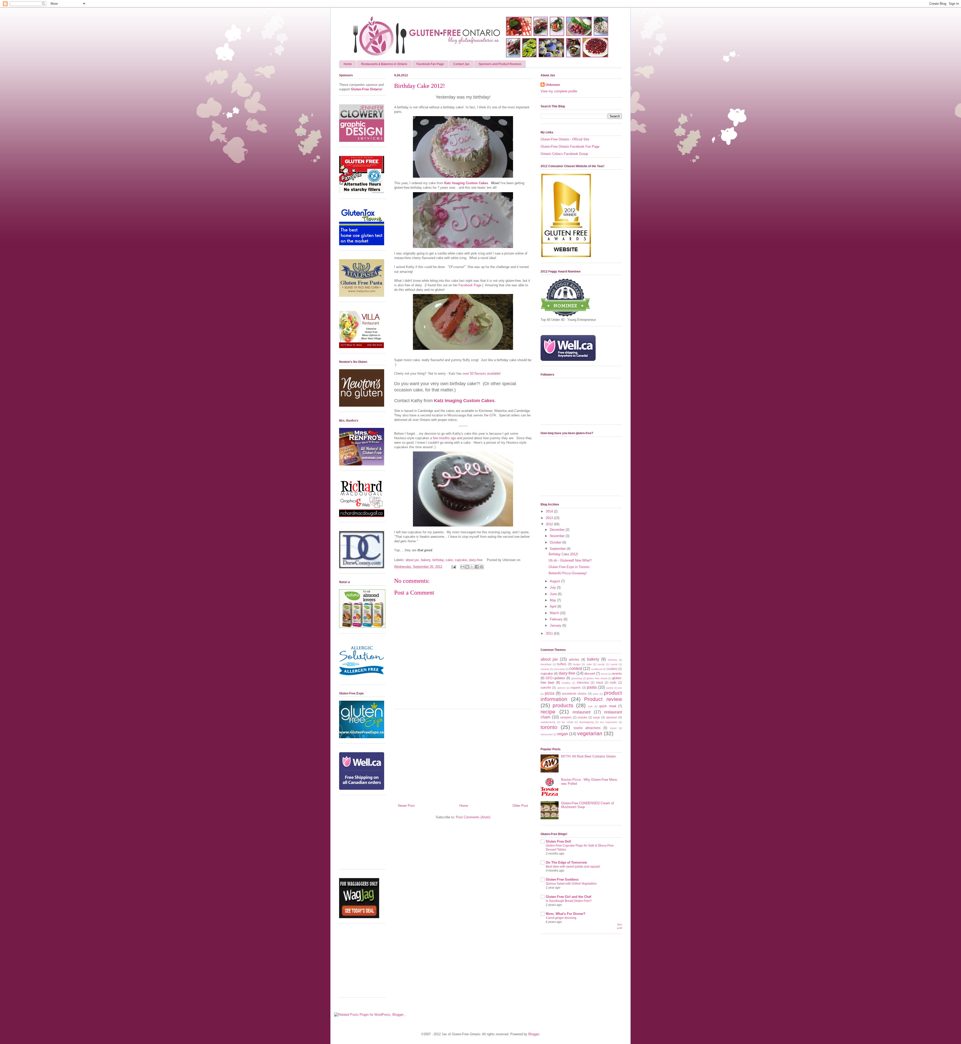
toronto (549, 727)
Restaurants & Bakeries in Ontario (384, 64)
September (558, 549)
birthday (438, 560)
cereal (613, 664)
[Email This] (462, 566)
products (563, 705)
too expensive (608, 722)
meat (599, 682)
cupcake (461, 560)
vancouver (547, 734)
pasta (592, 687)
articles (574, 659)
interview (583, 682)
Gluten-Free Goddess (562, 879)
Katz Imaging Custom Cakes (466, 183)
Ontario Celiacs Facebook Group (564, 154)
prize (595, 693)
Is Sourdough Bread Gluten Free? (569, 901)
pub (590, 706)
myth (613, 682)
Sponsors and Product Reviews (499, 64)
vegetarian (589, 733)
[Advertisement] (463, 754)
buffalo (561, 664)
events (617, 673)
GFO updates (555, 678)
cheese (545, 669)
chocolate (559, 669)
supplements (548, 722)
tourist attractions (587, 728)
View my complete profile (559, 91)
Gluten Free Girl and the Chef (568, 897)
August (555, 581)
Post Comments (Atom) (473, 817)
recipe (548, 711)
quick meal (607, 706)
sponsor (611, 717)
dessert (589, 673)
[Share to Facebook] (476, 566)
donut (604, 673)
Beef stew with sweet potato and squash (573, 866)
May (553, 600)
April (553, 606)
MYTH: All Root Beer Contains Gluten (588, 756)
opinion (561, 687)
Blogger (533, 1034)
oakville (546, 687)
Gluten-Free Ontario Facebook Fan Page (570, 146)
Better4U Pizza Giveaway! (568, 573)
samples (566, 717)
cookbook (596, 669)
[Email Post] (453, 567)
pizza (549, 693)
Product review (603, 699)
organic (576, 687)
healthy (566, 682)
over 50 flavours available (481, 373)
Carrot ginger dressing (561, 918)
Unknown (553, 85)
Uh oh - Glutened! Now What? (570, 560)
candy (601, 664)
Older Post (520, 806)
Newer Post (406, 806)
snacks (582, 717)
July (553, 587)
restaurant (581, 712)
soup (596, 717)
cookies (612, 668)
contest (575, 668)
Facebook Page (469, 285)
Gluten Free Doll (558, 841)
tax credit (567, 722)
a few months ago (443, 438)
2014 (550, 511)
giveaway (576, 678)
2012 (550, 524)
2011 (550, 633)
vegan (562, 734)
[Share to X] (471, 566)
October (556, 542)
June (554, 594)
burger (577, 664)
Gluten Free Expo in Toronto (569, 567)
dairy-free (476, 560)
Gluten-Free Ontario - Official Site (565, 139)
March (555, 613)
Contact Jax (461, 64)
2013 (550, 518)
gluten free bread (597, 678)
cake (449, 560)
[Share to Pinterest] (481, 566)
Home (348, 64)
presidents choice (574, 693)
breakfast (546, 664)
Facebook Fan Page (430, 64)
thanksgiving (586, 722)
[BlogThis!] (467, 566)
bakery (425, 560)
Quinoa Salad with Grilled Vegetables (571, 883)
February (557, 619)
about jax (412, 560)
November (558, 536)
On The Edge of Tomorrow (566, 862)
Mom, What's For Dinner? (565, 914)
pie (620, 687)
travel (613, 728)
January (556, 625)
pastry (609, 687)
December (558, 530)
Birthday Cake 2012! (563, 554)
